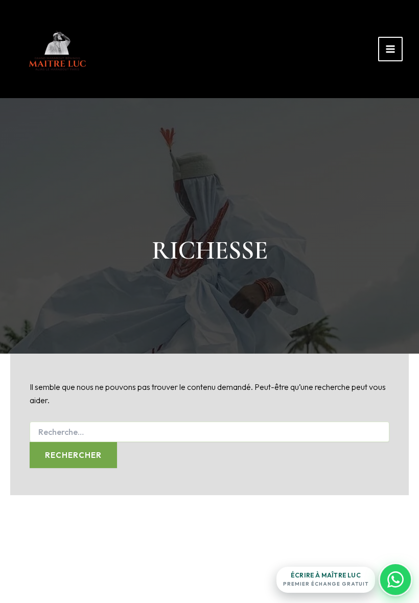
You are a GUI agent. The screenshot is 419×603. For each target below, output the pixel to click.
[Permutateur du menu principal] (390, 49)
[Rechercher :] (209, 432)
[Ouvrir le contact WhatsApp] (395, 579)
